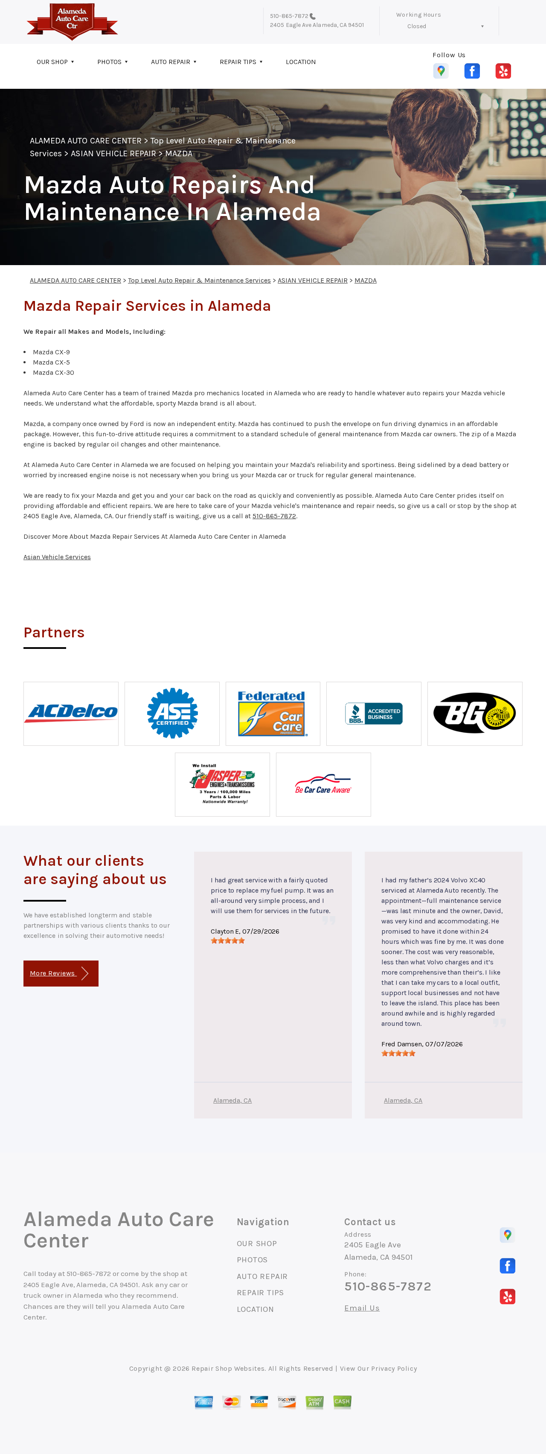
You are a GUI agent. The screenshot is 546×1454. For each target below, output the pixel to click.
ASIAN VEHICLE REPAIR (113, 153)
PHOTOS (109, 62)
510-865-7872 (289, 16)
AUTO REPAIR (170, 62)
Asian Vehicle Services (57, 557)
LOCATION (301, 62)
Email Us (362, 1308)
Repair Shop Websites (228, 1368)
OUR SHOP (52, 62)
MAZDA (178, 153)
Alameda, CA (232, 1100)
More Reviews (53, 973)
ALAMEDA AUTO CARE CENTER (86, 141)
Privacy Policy (394, 1368)
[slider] (228, 940)
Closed (416, 26)
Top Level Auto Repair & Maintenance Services (199, 280)
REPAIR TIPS (238, 62)
